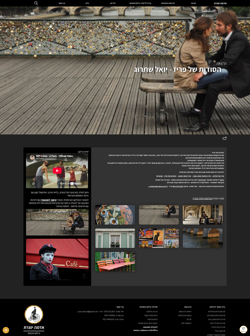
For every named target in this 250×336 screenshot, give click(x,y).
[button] (36, 3)
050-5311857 (178, 186)
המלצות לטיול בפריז (202, 198)
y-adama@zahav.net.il (157, 186)
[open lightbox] (203, 215)
